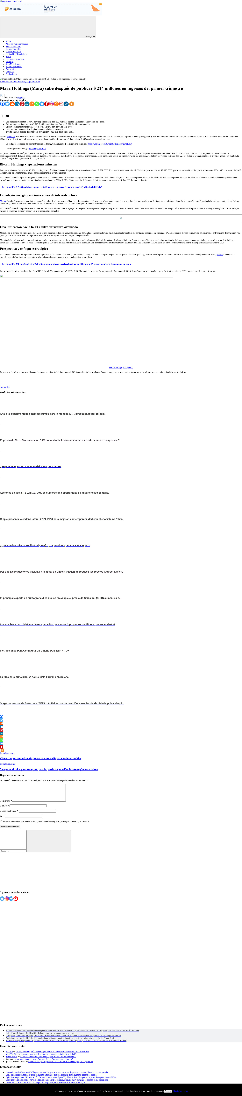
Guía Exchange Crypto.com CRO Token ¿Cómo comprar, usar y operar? (60, 1061)
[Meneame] (56, 103)
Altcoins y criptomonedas (17, 44)
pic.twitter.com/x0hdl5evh (120, 144)
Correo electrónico (9, 811)
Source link (5, 387)
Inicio (8, 41)
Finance (9, 1051)
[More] (72, 103)
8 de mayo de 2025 (37, 148)
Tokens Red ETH (13, 51)
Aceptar (168, 1091)
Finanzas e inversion (15, 59)
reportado (11, 136)
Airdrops (9, 61)
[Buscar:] (13, 851)
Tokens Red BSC (13, 49)
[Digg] (66, 103)
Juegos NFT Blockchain (16, 54)
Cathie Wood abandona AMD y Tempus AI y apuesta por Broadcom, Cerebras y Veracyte (45, 1082)
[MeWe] (27, 103)
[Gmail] (61, 103)
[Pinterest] (22, 103)
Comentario (6, 801)
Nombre (4, 806)
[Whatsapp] (36, 103)
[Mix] (31, 103)
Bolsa (8, 56)
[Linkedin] (17, 103)
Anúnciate (10, 69)
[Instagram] (51, 103)
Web (2, 816)
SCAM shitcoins (13, 64)
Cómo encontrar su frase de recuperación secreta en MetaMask (48, 1056)
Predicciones (11, 74)
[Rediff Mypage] (46, 103)
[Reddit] (12, 103)
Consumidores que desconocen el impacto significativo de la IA (48, 1054)
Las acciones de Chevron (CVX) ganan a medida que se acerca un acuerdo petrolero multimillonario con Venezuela (57, 1072)
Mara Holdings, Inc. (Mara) (121, 367)
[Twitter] (7, 103)
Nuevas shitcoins (13, 46)
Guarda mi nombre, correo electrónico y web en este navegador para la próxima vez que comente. (46, 821)
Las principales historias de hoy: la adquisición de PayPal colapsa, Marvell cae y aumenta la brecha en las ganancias (57, 1080)
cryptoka (21, 97)
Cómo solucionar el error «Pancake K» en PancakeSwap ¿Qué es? (43, 1059)
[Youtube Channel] (15, 898)
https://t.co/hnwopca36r (98, 144)
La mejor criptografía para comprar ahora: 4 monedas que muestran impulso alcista (52, 1051)
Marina (3, 201)
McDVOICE (11, 1054)
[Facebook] (2, 103)
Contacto (10, 71)
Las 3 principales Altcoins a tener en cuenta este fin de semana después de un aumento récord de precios (51, 1075)
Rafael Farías (11, 1056)
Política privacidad (14, 66)
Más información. (180, 1091)
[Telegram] (41, 103)
